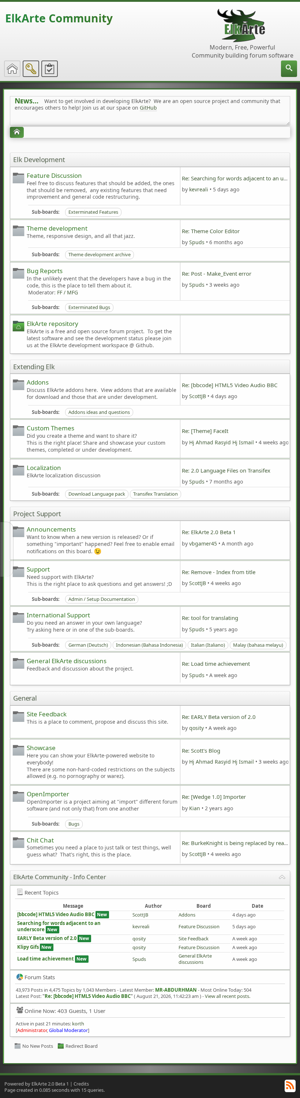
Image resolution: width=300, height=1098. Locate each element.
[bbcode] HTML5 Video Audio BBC (55, 914)
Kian (194, 808)
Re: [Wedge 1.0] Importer (214, 796)
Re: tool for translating (210, 617)
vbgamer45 (203, 543)
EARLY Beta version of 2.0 (47, 938)
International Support (58, 615)
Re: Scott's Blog (201, 750)
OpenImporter (48, 794)
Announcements (51, 529)
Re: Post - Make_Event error (216, 273)
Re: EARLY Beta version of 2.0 (219, 716)
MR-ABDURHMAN (176, 990)
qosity (196, 727)
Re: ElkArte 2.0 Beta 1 (209, 532)
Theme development (57, 228)
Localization (44, 467)
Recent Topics (42, 892)
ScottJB (197, 396)
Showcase (41, 747)
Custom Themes (50, 428)
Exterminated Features (93, 212)
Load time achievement (45, 958)
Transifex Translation (155, 494)
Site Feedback (47, 714)
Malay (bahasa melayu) (258, 645)
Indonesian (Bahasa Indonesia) (149, 645)
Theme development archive (99, 254)
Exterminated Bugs (89, 307)
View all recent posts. (227, 996)
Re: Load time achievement (216, 663)
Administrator (32, 1030)
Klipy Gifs (28, 947)
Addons (38, 382)
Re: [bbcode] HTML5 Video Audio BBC (229, 385)
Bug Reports (45, 271)
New (102, 914)
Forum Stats (40, 977)
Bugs (73, 823)
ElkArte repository (52, 323)
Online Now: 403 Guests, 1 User (65, 1010)
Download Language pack (96, 494)
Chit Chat (40, 840)
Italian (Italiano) (208, 645)
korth (78, 1023)
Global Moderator (68, 1030)
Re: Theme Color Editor (211, 231)
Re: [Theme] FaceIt (205, 430)
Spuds (197, 242)
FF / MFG (67, 292)
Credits (81, 1083)
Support (38, 569)
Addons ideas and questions (99, 412)
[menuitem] (289, 68)
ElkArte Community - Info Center (59, 877)
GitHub (148, 107)
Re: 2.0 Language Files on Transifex (226, 470)
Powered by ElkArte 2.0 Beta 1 (36, 1083)
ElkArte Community (59, 18)
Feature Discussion (54, 175)
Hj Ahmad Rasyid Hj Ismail (221, 442)
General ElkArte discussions (66, 661)
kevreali (198, 189)
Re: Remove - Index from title (218, 572)
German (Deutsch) (88, 645)
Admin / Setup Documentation (101, 599)
